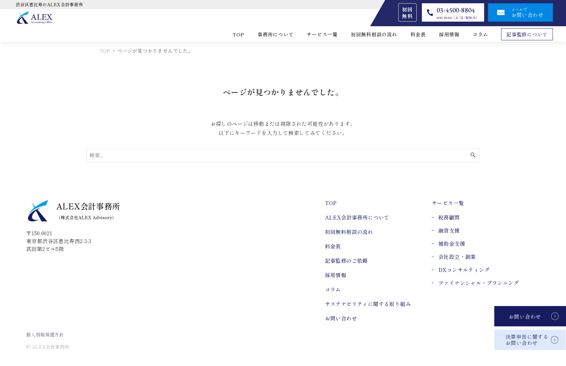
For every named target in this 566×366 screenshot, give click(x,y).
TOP (238, 34)
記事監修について (527, 34)
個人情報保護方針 (45, 334)
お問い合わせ (525, 316)
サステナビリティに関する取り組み (368, 304)
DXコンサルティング (464, 270)
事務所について (275, 34)
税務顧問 (449, 217)
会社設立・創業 (457, 256)
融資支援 (449, 230)
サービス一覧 (322, 34)
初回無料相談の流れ (374, 34)
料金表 (418, 34)
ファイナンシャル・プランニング (478, 283)
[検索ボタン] (473, 155)
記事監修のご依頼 (346, 260)
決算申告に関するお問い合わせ (526, 340)
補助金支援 (451, 243)
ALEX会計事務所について (357, 217)
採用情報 (449, 34)
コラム (480, 34)
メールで (527, 13)
